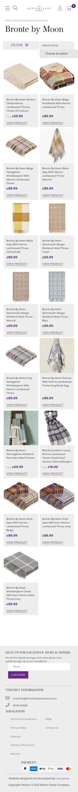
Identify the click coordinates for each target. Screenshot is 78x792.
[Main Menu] (7, 8)
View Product (16, 123)
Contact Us (51, 727)
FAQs (48, 719)
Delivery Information (23, 745)
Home (8, 20)
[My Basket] (70, 9)
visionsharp (62, 778)
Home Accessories (22, 20)
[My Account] (60, 8)
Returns (15, 753)
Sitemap (16, 736)
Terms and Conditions (23, 719)
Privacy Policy (18, 727)
